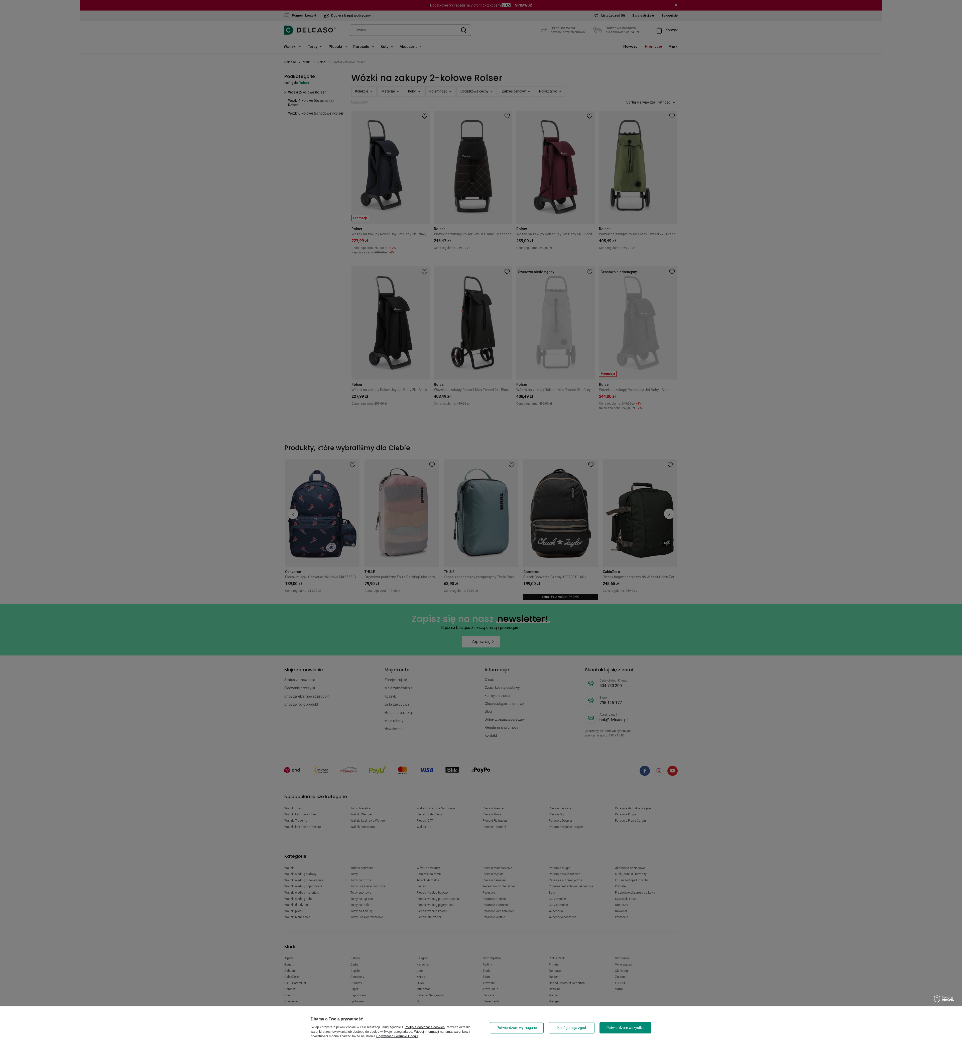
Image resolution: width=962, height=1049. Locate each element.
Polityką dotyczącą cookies (425, 1027)
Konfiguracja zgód (571, 1028)
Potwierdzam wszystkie (626, 1028)
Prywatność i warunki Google (397, 1036)
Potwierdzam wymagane (517, 1028)
